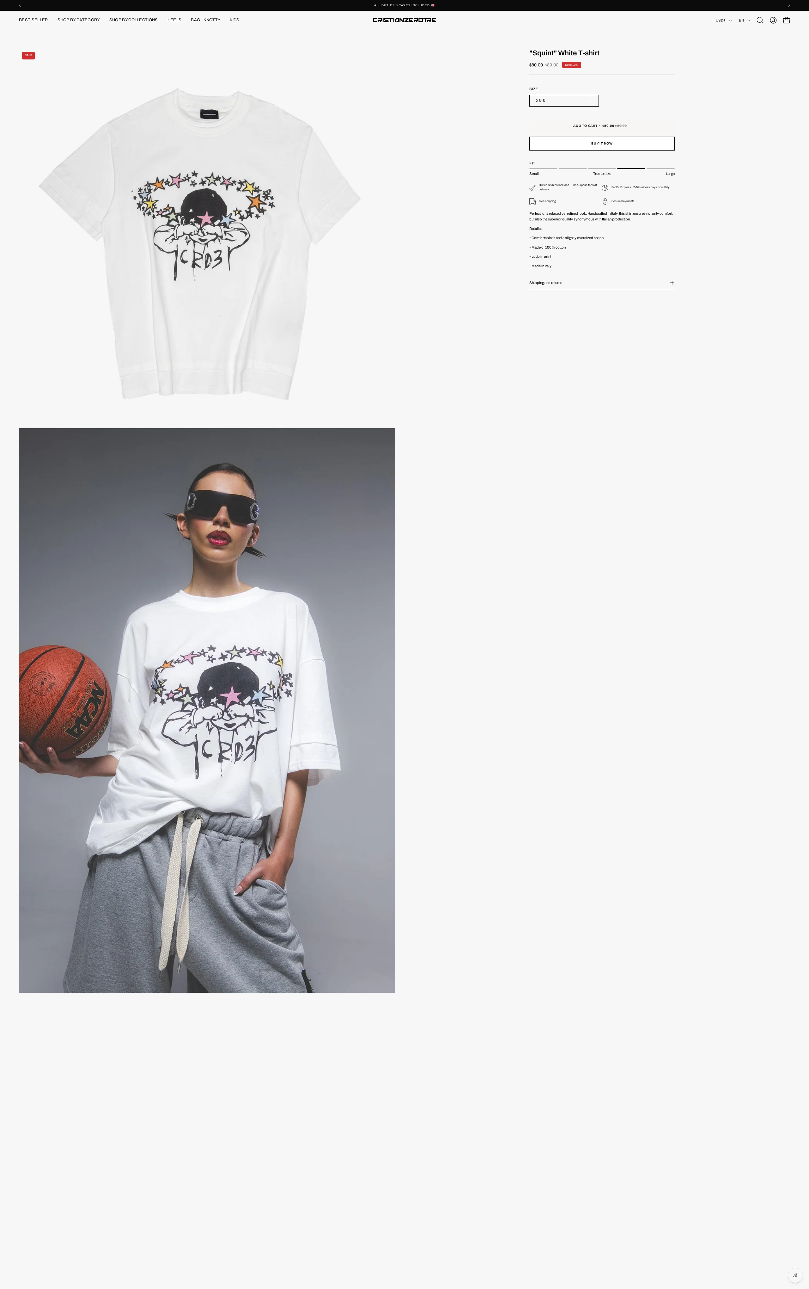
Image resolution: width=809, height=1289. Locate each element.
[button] (79, 20)
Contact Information (298, 1141)
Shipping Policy (294, 1174)
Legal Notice (291, 1158)
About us (27, 1149)
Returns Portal (32, 1166)
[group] (404, 5)
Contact (26, 1158)
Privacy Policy (293, 1166)
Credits (25, 1174)
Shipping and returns (545, 283)
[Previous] (20, 5)
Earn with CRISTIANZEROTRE (47, 1141)
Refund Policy (292, 1149)
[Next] (789, 5)
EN (741, 20)
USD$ (721, 20)
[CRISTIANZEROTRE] (404, 20)
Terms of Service (295, 1183)
